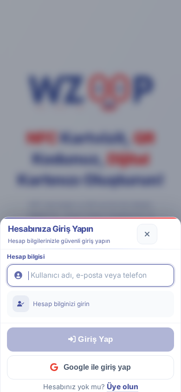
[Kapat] (147, 234)
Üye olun (122, 386)
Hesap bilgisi (26, 256)
